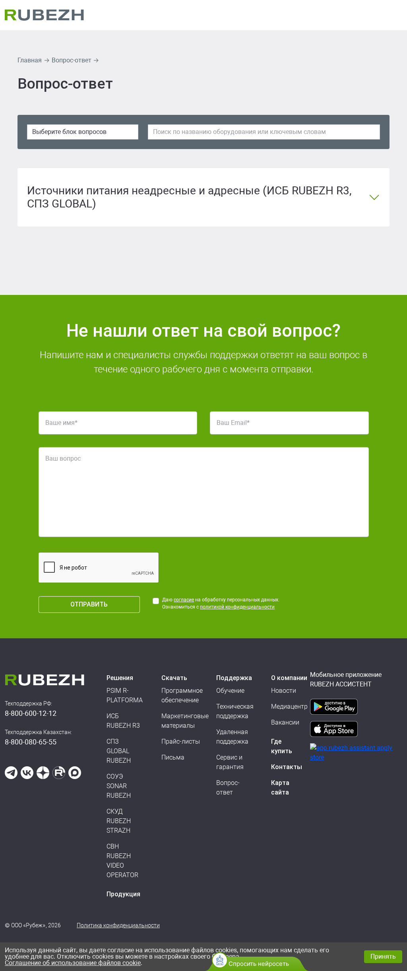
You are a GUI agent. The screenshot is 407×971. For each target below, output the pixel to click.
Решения (120, 678)
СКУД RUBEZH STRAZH (119, 821)
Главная (29, 60)
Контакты (286, 767)
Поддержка (234, 678)
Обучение (230, 690)
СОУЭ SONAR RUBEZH (119, 786)
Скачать (174, 678)
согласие (184, 600)
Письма (172, 757)
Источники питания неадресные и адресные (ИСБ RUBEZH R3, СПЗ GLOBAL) (189, 197)
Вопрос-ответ (71, 60)
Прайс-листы (180, 741)
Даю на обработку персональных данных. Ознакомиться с (220, 603)
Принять (383, 956)
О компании (289, 678)
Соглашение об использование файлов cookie (73, 963)
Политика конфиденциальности (118, 925)
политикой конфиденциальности (237, 607)
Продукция (123, 894)
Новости (283, 690)
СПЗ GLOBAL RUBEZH (119, 751)
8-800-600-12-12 (30, 713)
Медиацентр (289, 706)
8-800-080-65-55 (30, 742)
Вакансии (285, 722)
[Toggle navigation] (397, 15)
